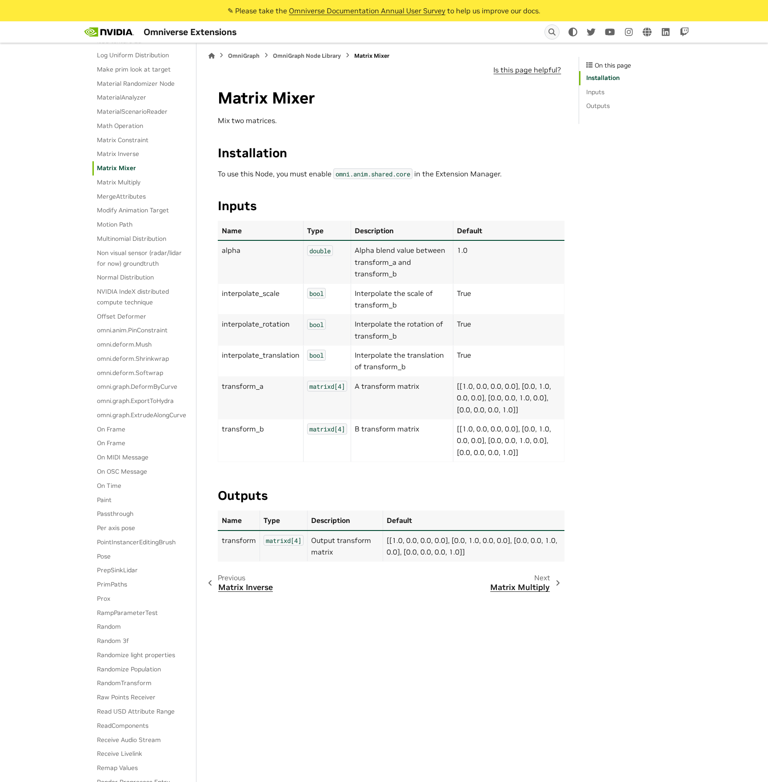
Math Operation (120, 126)
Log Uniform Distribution (133, 55)
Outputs (598, 106)
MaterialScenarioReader (132, 112)
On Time (109, 486)
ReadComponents (122, 726)
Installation (603, 78)
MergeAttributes (121, 196)
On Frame (111, 429)
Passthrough (115, 514)
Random (109, 626)
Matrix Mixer (116, 168)
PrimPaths (112, 584)
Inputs (595, 92)
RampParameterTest (127, 613)
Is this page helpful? (527, 69)
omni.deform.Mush (124, 344)
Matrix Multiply (118, 182)
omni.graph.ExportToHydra (135, 401)
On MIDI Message (122, 457)
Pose (104, 556)
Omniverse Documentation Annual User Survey (367, 10)
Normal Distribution (125, 277)
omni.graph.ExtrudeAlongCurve (141, 415)
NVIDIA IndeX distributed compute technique (133, 296)
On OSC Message (122, 471)
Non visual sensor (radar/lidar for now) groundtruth (139, 258)
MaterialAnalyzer (121, 97)
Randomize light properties (136, 655)
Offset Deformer (121, 316)
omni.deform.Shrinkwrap (133, 359)
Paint (104, 500)
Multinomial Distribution (131, 239)
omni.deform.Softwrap (130, 373)
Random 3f (113, 641)
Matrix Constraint (122, 140)
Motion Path (114, 224)
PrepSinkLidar (117, 570)
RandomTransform (124, 683)
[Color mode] (573, 32)
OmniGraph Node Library (307, 56)
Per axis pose (116, 528)
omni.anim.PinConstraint (132, 330)
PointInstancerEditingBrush (136, 542)
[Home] (211, 55)
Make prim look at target (134, 69)
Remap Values (117, 768)
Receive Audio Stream (129, 740)
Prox (103, 598)
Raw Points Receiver (126, 697)
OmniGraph (244, 56)
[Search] (552, 32)
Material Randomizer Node (136, 84)
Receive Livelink (119, 754)
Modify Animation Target (133, 210)
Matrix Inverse (118, 154)
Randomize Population (129, 669)
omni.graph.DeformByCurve (137, 387)
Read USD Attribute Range (136, 711)
